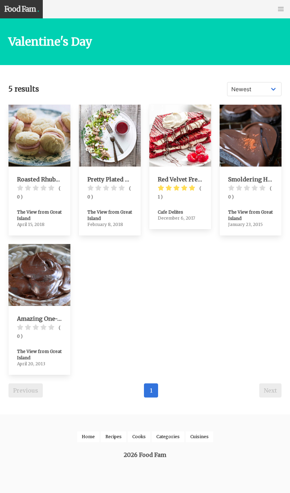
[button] (281, 9)
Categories (168, 436)
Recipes (113, 436)
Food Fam (21, 9)
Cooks (139, 436)
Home (88, 436)
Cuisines (199, 436)
